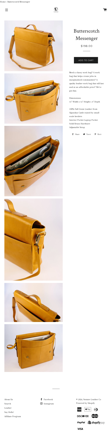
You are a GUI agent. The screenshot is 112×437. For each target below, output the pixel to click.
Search (7, 403)
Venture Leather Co (92, 399)
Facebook (48, 399)
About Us (8, 399)
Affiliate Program (12, 416)
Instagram (48, 403)
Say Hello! (9, 412)
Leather (8, 408)
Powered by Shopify (85, 403)
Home (3, 1)
